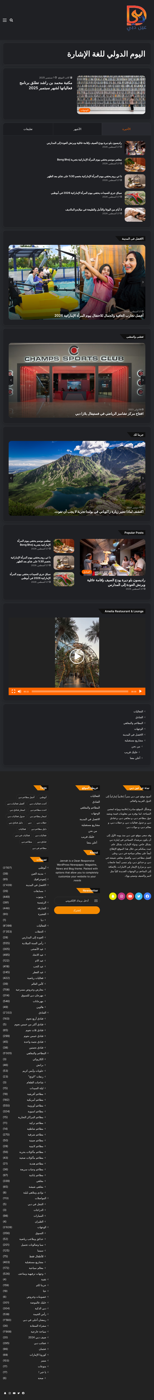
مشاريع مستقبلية (134, 740)
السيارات (38, 1215)
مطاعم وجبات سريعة (31, 1169)
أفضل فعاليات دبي (15, 803)
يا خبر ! (42, 1372)
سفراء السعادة (38, 1325)
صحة (40, 1378)
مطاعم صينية (36, 1140)
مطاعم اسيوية (35, 1111)
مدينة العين (37, 873)
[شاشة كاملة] (13, 691)
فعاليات (22, 829)
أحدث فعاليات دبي (37, 803)
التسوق (39, 1233)
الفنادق (139, 717)
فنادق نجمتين (36, 1047)
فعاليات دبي (40, 835)
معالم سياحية (36, 1267)
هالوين (39, 1006)
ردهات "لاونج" (35, 1076)
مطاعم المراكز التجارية (30, 1117)
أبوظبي (43, 797)
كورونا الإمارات (38, 1354)
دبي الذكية (40, 1308)
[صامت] (19, 691)
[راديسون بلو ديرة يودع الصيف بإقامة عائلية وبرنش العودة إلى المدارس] (135, 148)
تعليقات (27, 129)
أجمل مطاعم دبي (26, 797)
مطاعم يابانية (36, 1175)
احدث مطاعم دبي (38, 809)
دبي (29, 822)
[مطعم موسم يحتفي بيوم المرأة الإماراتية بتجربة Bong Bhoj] (135, 165)
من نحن (135, 746)
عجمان (42, 1348)
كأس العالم (37, 983)
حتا (44, 1290)
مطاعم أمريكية (35, 1099)
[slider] (80, 691)
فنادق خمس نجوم (33, 1035)
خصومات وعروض (36, 1296)
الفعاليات (138, 711)
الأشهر (77, 129)
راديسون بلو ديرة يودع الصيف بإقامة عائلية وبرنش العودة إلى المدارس (84, 142)
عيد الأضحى (37, 948)
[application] (77, 656)
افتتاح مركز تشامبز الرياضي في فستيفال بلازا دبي (109, 413)
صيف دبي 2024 (37, 1337)
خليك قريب (130, 752)
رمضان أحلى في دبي (34, 1319)
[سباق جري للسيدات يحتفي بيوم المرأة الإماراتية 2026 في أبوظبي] (135, 198)
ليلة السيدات (36, 1088)
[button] (77, 656)
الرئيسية (41, 902)
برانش (39, 1064)
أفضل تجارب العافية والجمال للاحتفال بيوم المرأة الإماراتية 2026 (98, 315)
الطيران (39, 1221)
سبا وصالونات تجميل (32, 1244)
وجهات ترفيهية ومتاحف (30, 1273)
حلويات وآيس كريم (33, 1070)
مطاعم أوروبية (35, 1105)
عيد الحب (38, 966)
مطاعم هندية (36, 1163)
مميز (43, 1360)
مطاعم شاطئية (35, 1128)
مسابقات (38, 890)
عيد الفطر (38, 972)
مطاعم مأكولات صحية (31, 1157)
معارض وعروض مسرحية (29, 989)
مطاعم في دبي (39, 848)
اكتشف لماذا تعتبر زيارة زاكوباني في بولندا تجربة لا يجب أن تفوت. (98, 511)
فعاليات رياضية (35, 977)
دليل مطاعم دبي (38, 829)
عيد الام (39, 960)
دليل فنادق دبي (16, 822)
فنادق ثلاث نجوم (34, 1030)
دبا (42, 919)
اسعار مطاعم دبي (38, 816)
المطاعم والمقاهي (133, 723)
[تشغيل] (140, 691)
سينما (40, 1250)
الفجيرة (42, 914)
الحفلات (39, 931)
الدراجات (38, 1209)
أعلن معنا (135, 757)
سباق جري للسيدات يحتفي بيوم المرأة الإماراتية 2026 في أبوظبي (86, 192)
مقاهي (39, 1180)
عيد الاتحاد (37, 954)
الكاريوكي (38, 1059)
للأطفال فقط (36, 1256)
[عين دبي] (136, 20)
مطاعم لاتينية (36, 1146)
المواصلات (40, 1198)
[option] (77, 282)
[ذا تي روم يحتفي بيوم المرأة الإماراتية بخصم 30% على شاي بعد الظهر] (135, 181)
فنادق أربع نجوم (34, 1018)
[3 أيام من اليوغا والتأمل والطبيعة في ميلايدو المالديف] (135, 215)
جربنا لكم (41, 1285)
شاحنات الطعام (35, 1082)
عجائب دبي (40, 1343)
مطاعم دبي (26, 841)
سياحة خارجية (38, 1331)
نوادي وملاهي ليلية (33, 1192)
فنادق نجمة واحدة (33, 1041)
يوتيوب (39, 896)
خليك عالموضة (38, 1302)
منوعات (42, 1366)
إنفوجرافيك (40, 879)
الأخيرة (126, 129)
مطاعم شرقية (35, 1134)
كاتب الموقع (63, 77)
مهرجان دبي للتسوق (32, 995)
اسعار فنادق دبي (17, 809)
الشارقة (42, 908)
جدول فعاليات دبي (16, 816)
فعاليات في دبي (22, 835)
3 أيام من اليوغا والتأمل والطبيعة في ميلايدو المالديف (93, 209)
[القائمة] (5, 21)
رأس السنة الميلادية (32, 943)
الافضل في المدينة (133, 734)
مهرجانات (38, 1001)
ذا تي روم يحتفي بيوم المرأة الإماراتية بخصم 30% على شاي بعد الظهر (84, 176)
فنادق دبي (41, 841)
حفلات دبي (41, 822)
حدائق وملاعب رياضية (31, 1238)
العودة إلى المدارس (32, 937)
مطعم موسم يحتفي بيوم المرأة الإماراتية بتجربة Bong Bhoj (89, 159)
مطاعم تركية (36, 1122)
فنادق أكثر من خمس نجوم (28, 1024)
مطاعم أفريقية (35, 1093)
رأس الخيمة (39, 1314)
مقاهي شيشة (36, 1186)
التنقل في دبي (35, 1204)
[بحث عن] (11, 21)
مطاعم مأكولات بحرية (31, 1151)
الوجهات (138, 728)
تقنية (43, 1279)
